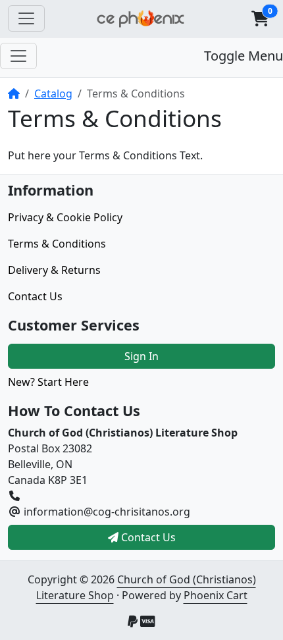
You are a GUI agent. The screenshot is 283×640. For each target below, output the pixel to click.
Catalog (53, 93)
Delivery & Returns (54, 270)
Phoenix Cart (215, 595)
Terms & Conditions (57, 243)
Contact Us (35, 296)
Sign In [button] (141, 356)
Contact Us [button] (147, 537)
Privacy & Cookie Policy (65, 217)
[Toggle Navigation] (26, 18)
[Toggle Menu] (18, 56)
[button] (260, 18)
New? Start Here (48, 382)
